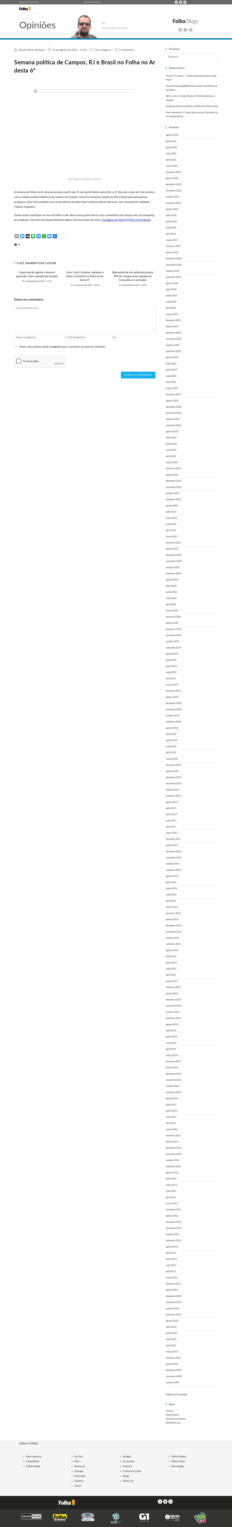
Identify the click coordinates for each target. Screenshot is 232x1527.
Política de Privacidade (176, 1395)
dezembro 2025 (174, 184)
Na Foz (78, 1456)
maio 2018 (171, 747)
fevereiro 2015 (173, 987)
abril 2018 (171, 753)
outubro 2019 (173, 641)
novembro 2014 (174, 1006)
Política (78, 1481)
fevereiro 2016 (173, 913)
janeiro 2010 (172, 1364)
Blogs (126, 1476)
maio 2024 (171, 302)
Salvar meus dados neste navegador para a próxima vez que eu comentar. (62, 346)
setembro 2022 (173, 425)
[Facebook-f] (176, 2)
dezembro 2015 (174, 926)
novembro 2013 (174, 1080)
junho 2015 (171, 963)
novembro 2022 (174, 413)
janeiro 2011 (172, 1290)
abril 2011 (171, 1271)
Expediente (32, 1461)
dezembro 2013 (174, 1074)
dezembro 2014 (174, 1000)
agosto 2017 (172, 802)
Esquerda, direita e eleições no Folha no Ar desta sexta (192, 106)
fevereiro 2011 (173, 1284)
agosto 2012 (172, 1173)
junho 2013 (171, 1111)
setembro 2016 (173, 870)
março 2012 (172, 1204)
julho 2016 (171, 882)
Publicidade (33, 1466)
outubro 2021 (173, 493)
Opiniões (37, 25)
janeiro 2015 (172, 994)
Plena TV (128, 1481)
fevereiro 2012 (173, 1210)
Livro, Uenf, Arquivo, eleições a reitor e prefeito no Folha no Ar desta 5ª (85, 276)
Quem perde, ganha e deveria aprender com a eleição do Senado (37, 274)
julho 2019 (171, 660)
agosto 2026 (172, 135)
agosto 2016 (172, 876)
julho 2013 (171, 1105)
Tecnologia (177, 1466)
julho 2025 (171, 215)
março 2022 (172, 462)
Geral (77, 1485)
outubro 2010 (173, 1309)
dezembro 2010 (174, 1296)
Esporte (127, 1466)
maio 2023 (171, 376)
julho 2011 (171, 1253)
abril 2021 (171, 530)
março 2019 (172, 685)
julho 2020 (171, 586)
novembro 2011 (174, 1228)
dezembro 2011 (174, 1222)
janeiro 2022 (172, 475)
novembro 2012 (174, 1154)
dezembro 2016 (174, 852)
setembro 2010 (173, 1315)
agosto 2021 (172, 506)
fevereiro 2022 (173, 469)
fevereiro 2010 (173, 1358)
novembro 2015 (174, 932)
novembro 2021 (174, 487)
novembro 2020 (174, 561)
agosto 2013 (172, 1098)
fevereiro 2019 (173, 691)
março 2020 (172, 611)
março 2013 (172, 1129)
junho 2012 (171, 1185)
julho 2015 (171, 956)
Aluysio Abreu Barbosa (31, 50)
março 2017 (172, 833)
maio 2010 (171, 1339)
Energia (78, 1471)
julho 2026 (171, 141)
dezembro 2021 (174, 481)
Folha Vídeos (178, 1456)
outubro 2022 (173, 419)
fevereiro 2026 (173, 172)
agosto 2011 (172, 1247)
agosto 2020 (172, 580)
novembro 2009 (174, 1376)
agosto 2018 (172, 728)
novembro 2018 (174, 710)
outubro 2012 (173, 1160)
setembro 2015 (173, 944)
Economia (129, 1461)
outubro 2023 (173, 345)
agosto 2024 (172, 283)
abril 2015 (171, 975)
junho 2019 (171, 666)
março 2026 (172, 166)
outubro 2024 (173, 271)
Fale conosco (89, 2)
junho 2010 (171, 1333)
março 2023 (172, 388)
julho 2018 (171, 734)
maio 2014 (171, 1043)
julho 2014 (171, 1031)
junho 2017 (171, 814)
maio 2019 (171, 672)
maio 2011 (171, 1265)
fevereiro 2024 (173, 320)
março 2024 (172, 314)
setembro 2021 (173, 499)
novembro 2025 (174, 191)
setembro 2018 (173, 722)
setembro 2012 (173, 1167)
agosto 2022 (172, 432)
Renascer (79, 1466)
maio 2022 (171, 450)
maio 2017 (171, 821)
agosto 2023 (172, 357)
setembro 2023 (173, 351)
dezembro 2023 (174, 333)
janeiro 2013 (172, 1142)
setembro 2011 (173, 1241)
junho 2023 (171, 370)
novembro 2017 (174, 784)
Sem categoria (103, 50)
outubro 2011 (173, 1234)
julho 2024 (171, 289)
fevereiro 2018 (173, 765)
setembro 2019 (173, 648)
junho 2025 (171, 222)
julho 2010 (171, 1327)
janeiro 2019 (172, 697)
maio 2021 (171, 524)
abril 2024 (171, 308)
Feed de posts (172, 1415)
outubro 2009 (173, 1383)
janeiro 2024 (172, 326)
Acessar (170, 1411)
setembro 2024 (173, 277)
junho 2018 (171, 740)
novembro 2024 (174, 265)
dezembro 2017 (174, 777)
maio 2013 (171, 1117)
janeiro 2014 (172, 1068)
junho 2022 (171, 444)
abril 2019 (171, 679)
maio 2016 (171, 895)
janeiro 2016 (172, 919)
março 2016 (172, 907)
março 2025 (172, 240)
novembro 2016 (174, 858)
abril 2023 (171, 382)
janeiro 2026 (172, 178)
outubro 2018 (173, 716)
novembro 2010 (174, 1302)
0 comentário (126, 50)
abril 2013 (171, 1123)
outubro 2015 (173, 938)
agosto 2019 (172, 654)
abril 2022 (171, 456)
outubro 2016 (173, 864)
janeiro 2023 (172, 401)
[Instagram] (184, 2)
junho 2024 (171, 296)
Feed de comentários (176, 1419)
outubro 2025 (173, 197)
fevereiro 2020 (173, 617)
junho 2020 (171, 592)
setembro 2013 (173, 1092)
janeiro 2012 (172, 1216)
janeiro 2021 (172, 549)
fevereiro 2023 (173, 395)
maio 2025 (171, 228)
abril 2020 (171, 604)
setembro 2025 (173, 203)
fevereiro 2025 (173, 246)
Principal (79, 1476)
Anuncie (97, 2)
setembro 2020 (173, 574)
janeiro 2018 (172, 771)
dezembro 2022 (174, 407)
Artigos (127, 1456)
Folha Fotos (178, 1461)
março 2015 (172, 981)
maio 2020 (171, 598)
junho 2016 (171, 889)
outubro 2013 (173, 1086)
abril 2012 (171, 1197)
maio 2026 (171, 154)
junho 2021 (171, 518)
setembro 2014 (173, 1018)
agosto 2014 (172, 1024)
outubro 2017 (173, 790)
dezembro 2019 (174, 629)
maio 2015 (171, 969)
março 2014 (172, 1055)
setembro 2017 (173, 796)
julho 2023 (171, 364)
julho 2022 (171, 438)
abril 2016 (171, 901)
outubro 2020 (173, 567)
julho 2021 (171, 512)
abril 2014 (171, 1049)
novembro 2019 (174, 635)
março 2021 (172, 537)
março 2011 (172, 1278)
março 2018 (172, 759)
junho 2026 (171, 147)
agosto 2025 (172, 209)
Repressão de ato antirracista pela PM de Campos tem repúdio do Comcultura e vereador (132, 276)
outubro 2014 (173, 1012)
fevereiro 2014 (173, 1061)
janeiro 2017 (172, 845)
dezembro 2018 (174, 703)
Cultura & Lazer (132, 1471)
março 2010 (172, 1352)
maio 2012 (171, 1191)
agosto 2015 (172, 950)
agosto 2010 (172, 1321)
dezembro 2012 (174, 1148)
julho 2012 (171, 1179)
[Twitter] (180, 2)
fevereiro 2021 (173, 543)
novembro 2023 (174, 339)
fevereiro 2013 (173, 1136)
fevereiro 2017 (173, 839)
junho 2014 (171, 1037)
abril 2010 (171, 1346)
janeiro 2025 (172, 253)
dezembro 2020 (174, 555)
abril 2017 (171, 827)
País (76, 1461)
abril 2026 (171, 160)
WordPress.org (173, 1423)
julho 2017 (171, 808)
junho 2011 (171, 1259)
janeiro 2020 (172, 623)
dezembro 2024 (174, 259)
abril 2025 (171, 234)
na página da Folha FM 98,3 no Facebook (126, 220)
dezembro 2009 (174, 1370)
